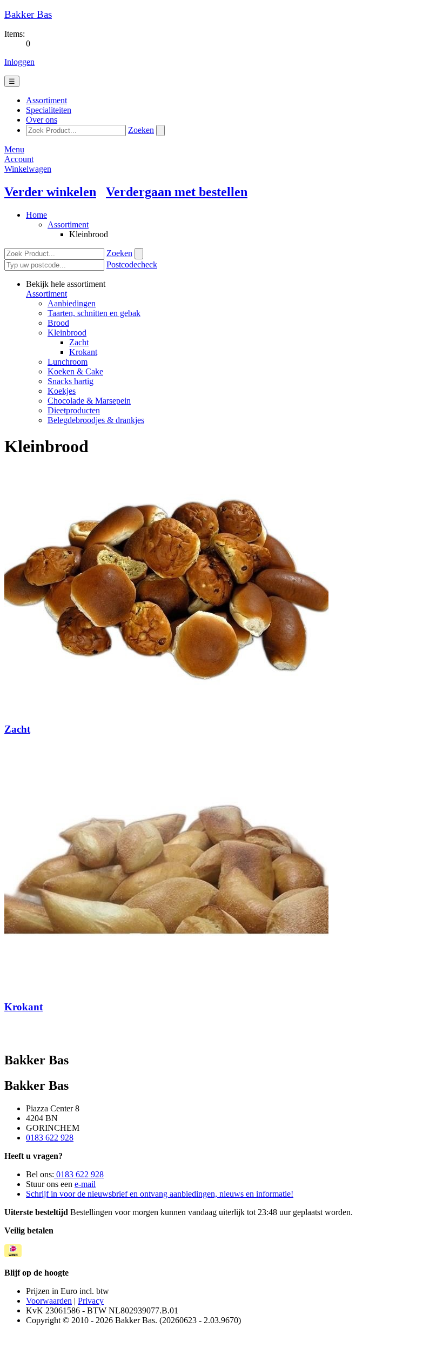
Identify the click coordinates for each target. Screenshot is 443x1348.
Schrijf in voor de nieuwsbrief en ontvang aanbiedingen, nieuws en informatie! (159, 1193)
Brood (58, 322)
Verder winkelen (50, 192)
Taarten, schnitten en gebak (94, 313)
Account (18, 159)
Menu (14, 149)
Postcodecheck (131, 264)
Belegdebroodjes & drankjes (96, 420)
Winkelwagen (27, 168)
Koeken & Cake (75, 371)
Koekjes (62, 390)
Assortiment (68, 224)
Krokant (83, 352)
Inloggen (19, 61)
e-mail (85, 1184)
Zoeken (141, 130)
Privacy (91, 1300)
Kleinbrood (67, 332)
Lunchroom (68, 361)
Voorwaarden (49, 1300)
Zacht (79, 342)
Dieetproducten (74, 410)
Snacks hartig (70, 381)
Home (36, 214)
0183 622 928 (49, 1137)
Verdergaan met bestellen (176, 192)
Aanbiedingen (72, 303)
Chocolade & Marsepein (89, 400)
